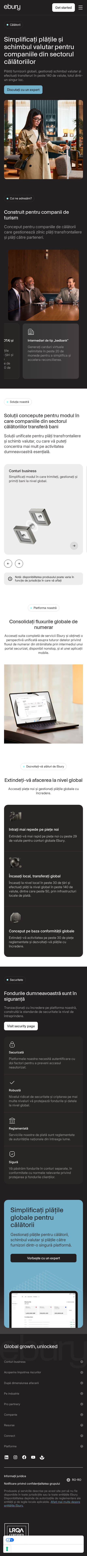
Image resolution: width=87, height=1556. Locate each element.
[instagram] (15, 1457)
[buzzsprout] (42, 1457)
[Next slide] (19, 564)
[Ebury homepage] (12, 7)
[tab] (51, 351)
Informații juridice (15, 1476)
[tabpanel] (43, 285)
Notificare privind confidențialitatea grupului (32, 1483)
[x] (24, 1457)
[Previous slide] (8, 564)
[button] (79, 7)
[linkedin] (6, 1457)
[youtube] (33, 1457)
